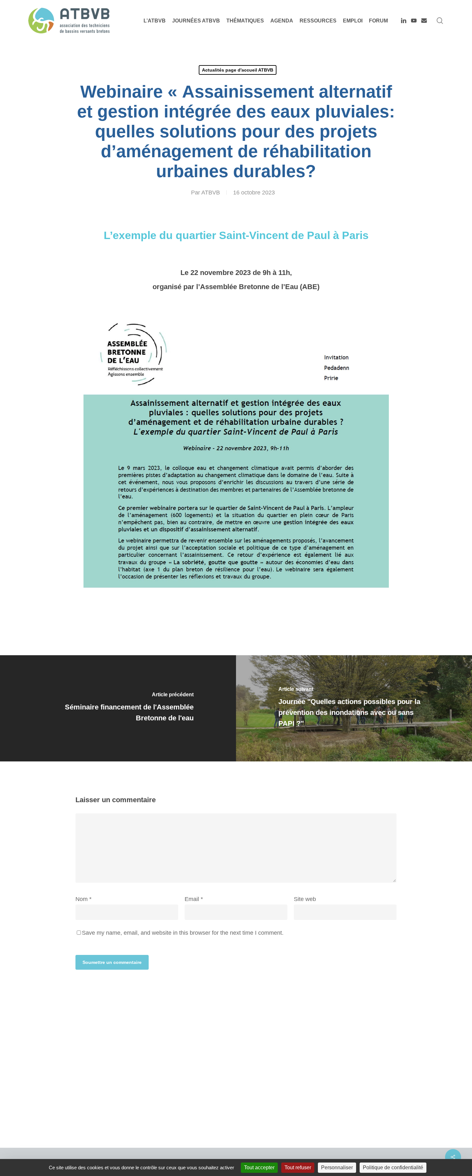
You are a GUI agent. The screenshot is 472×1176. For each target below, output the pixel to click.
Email (194, 899)
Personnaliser (337, 1167)
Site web (305, 899)
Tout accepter (259, 1167)
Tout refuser (297, 1167)
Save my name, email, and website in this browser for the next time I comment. (183, 933)
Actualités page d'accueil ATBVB (237, 70)
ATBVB (210, 192)
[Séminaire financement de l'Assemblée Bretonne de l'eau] (118, 708)
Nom (83, 899)
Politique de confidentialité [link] (393, 1167)
